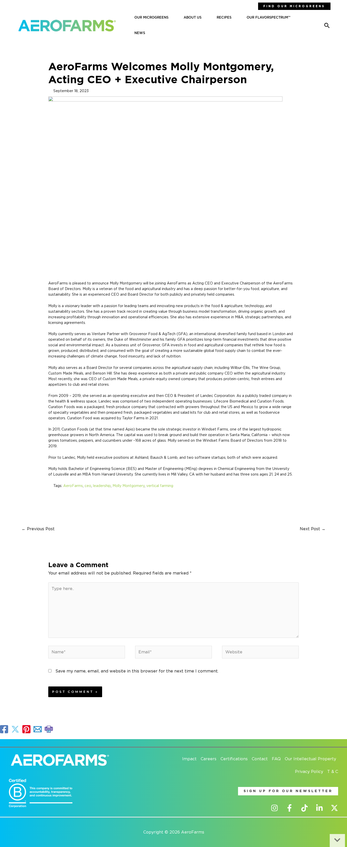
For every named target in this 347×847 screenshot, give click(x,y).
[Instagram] (274, 808)
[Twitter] (334, 808)
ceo (88, 486)
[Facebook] (289, 808)
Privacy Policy (309, 772)
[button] (294, 6)
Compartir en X (15, 729)
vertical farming (159, 486)
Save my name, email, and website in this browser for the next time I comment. (136, 671)
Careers (208, 759)
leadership (102, 486)
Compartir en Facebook (4, 729)
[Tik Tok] (304, 808)
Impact (189, 759)
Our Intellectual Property (310, 759)
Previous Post (38, 529)
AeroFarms (73, 486)
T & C (332, 772)
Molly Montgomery (129, 486)
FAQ (276, 759)
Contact (260, 759)
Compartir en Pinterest (26, 729)
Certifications (234, 759)
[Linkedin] (319, 808)
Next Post (312, 529)
